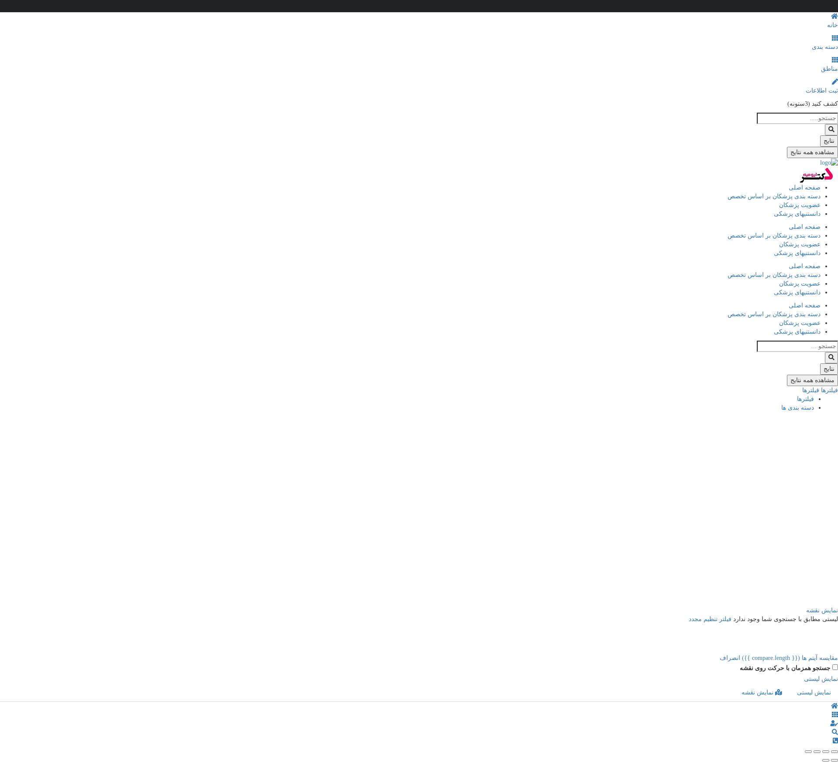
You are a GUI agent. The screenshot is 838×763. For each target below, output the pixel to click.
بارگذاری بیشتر (812, 601)
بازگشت (801, 421)
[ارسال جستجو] (831, 129)
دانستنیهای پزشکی (797, 214)
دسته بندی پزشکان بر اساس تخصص (774, 196)
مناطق (829, 69)
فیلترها (828, 390)
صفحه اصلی (805, 187)
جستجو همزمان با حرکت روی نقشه (785, 668)
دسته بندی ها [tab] (797, 407)
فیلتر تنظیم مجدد (710, 619)
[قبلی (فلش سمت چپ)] (834, 760)
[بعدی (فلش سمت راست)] (825, 760)
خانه (832, 25)
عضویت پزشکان (800, 205)
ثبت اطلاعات (822, 90)
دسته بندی (825, 47)
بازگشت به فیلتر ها (807, 562)
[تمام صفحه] (817, 751)
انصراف (730, 658)
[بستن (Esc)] (834, 751)
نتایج (829, 141)
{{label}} (767, 536)
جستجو (822, 421)
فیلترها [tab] (805, 399)
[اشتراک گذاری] (825, 751)
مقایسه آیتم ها (790, 658)
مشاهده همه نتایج (812, 152)
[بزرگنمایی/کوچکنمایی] (808, 751)
